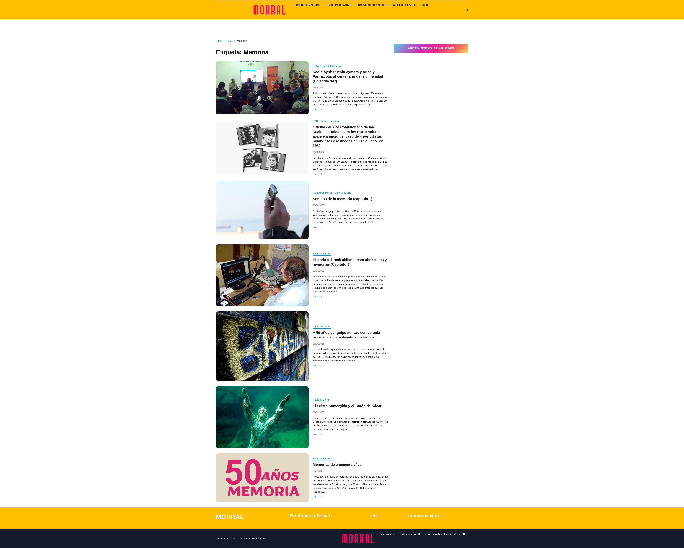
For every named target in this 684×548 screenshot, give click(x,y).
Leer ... (316, 109)
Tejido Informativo (338, 5)
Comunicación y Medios (372, 5)
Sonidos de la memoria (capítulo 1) (342, 199)
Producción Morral (308, 5)
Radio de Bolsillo (404, 5)
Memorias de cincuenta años (337, 464)
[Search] (467, 10)
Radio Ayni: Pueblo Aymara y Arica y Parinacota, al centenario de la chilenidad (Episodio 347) (348, 76)
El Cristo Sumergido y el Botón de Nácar (347, 406)
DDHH (424, 5)
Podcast (317, 65)
